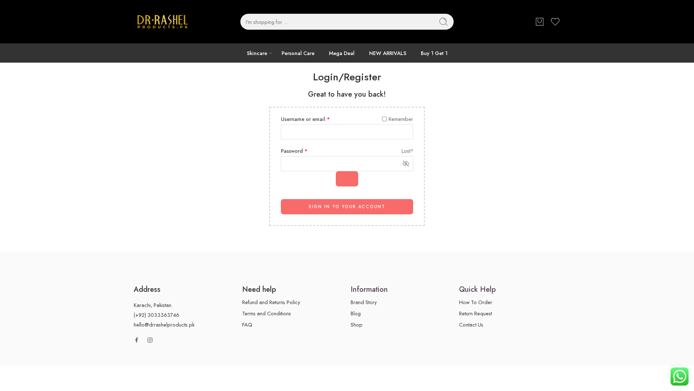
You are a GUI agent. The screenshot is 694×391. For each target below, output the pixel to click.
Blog (356, 313)
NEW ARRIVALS (387, 53)
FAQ (247, 324)
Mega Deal (342, 53)
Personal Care (298, 53)
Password (294, 151)
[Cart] (540, 22)
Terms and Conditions (266, 313)
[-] (163, 22)
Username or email (305, 119)
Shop (357, 324)
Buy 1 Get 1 (434, 53)
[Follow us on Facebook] (137, 340)
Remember (401, 119)
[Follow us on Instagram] (150, 340)
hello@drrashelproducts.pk (164, 324)
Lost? (407, 151)
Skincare (257, 53)
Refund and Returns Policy (271, 302)
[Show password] (347, 178)
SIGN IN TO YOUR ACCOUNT (347, 206)
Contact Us (471, 324)
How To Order (475, 302)
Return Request (475, 313)
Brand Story (364, 302)
